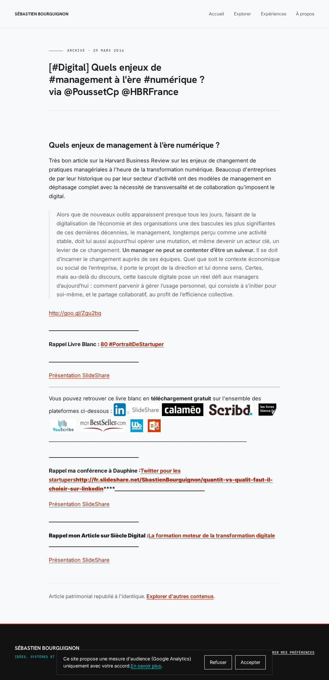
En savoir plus (146, 665)
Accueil (216, 13)
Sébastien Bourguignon (41, 14)
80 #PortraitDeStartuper (132, 344)
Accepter (250, 662)
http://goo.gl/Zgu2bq (75, 313)
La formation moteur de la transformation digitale (211, 535)
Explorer (242, 13)
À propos (305, 13)
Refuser (218, 662)
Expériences (273, 13)
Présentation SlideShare (79, 375)
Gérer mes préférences (291, 652)
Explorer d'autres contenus (180, 596)
